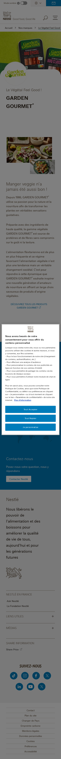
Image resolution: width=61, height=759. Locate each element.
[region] (30, 379)
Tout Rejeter (30, 418)
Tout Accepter (30, 409)
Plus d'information (22, 400)
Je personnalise (30, 427)
